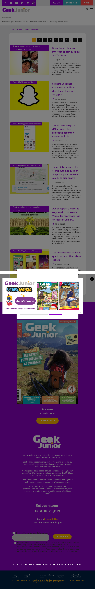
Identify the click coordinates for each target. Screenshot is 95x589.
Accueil (16, 564)
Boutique (69, 564)
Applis (31, 564)
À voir (60, 564)
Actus (24, 564)
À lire (52, 564)
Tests (38, 564)
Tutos (45, 564)
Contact (79, 564)
